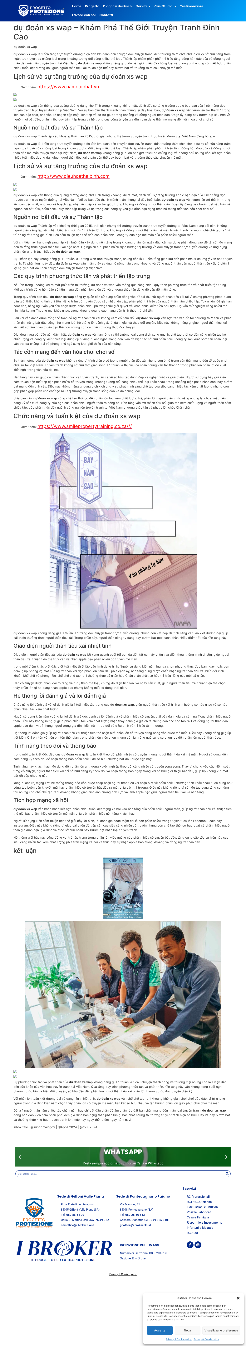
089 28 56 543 (135, 1215)
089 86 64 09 (75, 1215)
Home (76, 6)
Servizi (141, 6)
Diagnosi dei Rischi (117, 6)
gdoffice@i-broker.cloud (135, 1225)
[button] (238, 1298)
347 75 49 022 (99, 1220)
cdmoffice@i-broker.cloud (77, 1225)
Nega (187, 1330)
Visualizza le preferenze (221, 1330)
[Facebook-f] (190, 1244)
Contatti (106, 15)
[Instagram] (197, 1244)
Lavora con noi (84, 15)
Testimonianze (191, 6)
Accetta (159, 1330)
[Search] (227, 1174)
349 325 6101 (160, 1220)
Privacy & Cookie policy (179, 1339)
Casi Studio (163, 6)
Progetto (92, 6)
